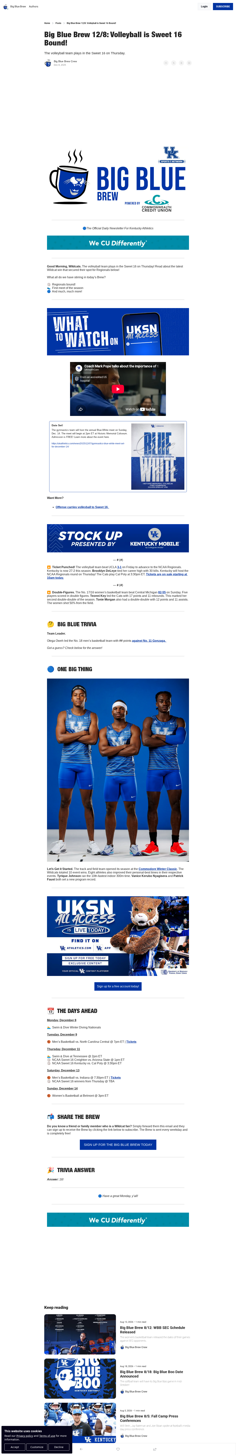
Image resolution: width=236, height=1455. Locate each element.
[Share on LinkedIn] (189, 63)
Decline (58, 1447)
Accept (15, 1447)
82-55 (162, 592)
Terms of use (47, 1436)
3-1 (119, 567)
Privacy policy (24, 1436)
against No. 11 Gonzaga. (149, 640)
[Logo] (6, 7)
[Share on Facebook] (166, 63)
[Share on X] (173, 63)
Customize (36, 1447)
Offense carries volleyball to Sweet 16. (82, 507)
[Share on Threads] (181, 63)
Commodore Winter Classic (158, 868)
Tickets (131, 1041)
